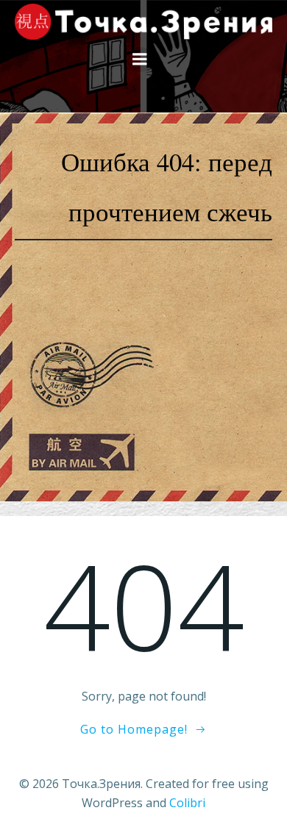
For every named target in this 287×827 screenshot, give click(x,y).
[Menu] (139, 59)
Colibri (187, 803)
